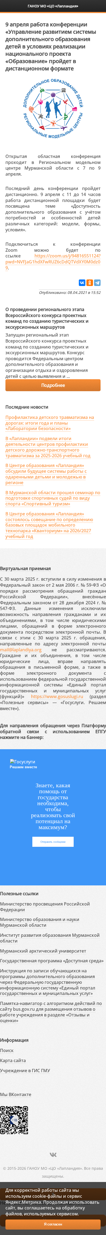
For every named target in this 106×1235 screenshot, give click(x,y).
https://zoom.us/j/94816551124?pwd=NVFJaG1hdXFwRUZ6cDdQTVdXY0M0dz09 (53, 261)
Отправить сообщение (53, 841)
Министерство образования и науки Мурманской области (39, 922)
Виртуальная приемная (25, 568)
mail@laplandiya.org (21, 650)
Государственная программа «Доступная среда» (52, 961)
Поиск (7, 1050)
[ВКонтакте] (82, 282)
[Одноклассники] (89, 282)
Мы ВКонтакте (15, 1094)
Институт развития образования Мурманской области (50, 938)
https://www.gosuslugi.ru (57, 696)
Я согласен (53, 1224)
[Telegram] (97, 282)
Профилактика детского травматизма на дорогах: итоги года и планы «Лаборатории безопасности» (49, 423)
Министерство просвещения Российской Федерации (45, 907)
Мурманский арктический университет (43, 951)
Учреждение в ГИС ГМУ (25, 1071)
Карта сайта (13, 1060)
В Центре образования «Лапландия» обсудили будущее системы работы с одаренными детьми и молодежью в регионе (46, 473)
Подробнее (53, 385)
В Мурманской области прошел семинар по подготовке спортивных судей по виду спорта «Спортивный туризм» (52, 498)
